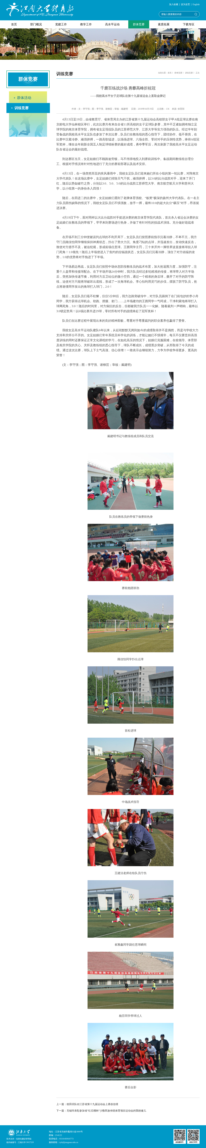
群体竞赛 (139, 24)
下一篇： (101, 1110)
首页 (14, 24)
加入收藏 (173, 4)
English (196, 4)
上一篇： (87, 1104)
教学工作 (86, 24)
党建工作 (61, 24)
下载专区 (188, 24)
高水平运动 (112, 24)
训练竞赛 (21, 108)
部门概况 (36, 24)
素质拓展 (163, 24)
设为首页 (185, 4)
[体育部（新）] (39, 9)
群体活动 (24, 98)
